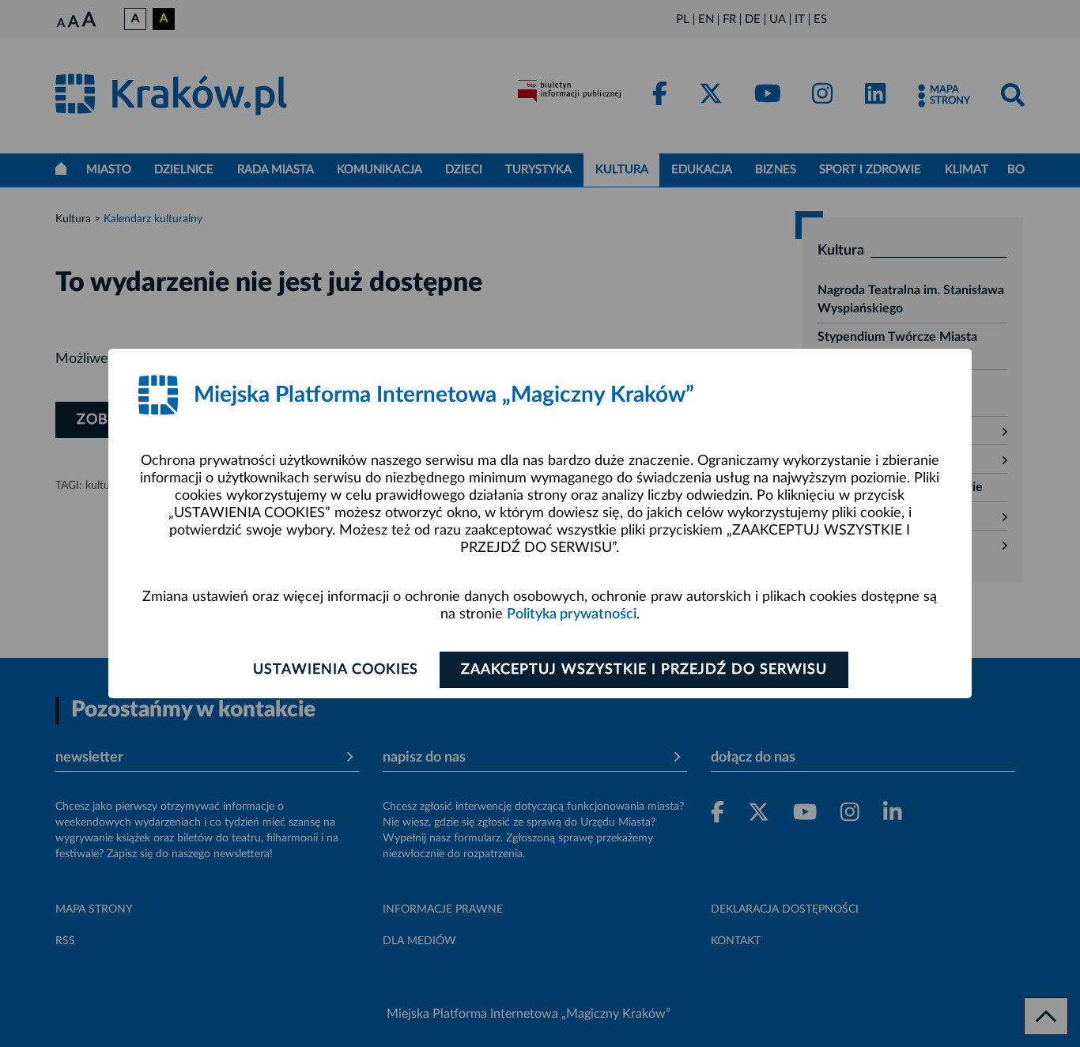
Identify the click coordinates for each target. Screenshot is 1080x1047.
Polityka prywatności (571, 614)
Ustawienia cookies (335, 670)
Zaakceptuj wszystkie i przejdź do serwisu (644, 670)
